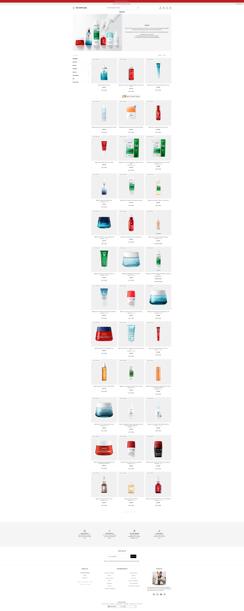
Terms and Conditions (134, 580)
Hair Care (74, 72)
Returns (109, 575)
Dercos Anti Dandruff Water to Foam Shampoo (158, 200)
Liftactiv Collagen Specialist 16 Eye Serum (158, 127)
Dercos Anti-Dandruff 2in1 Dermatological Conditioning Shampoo (158, 274)
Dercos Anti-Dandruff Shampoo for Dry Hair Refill (158, 162)
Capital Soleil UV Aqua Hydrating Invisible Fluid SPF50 (131, 127)
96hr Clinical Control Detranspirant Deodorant (131, 462)
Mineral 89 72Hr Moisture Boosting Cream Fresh (158, 85)
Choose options (158, 243)
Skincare (74, 65)
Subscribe (133, 556)
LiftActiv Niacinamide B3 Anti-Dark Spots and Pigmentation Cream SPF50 (104, 463)
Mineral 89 (75, 62)
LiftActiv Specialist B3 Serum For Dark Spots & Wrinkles (158, 498)
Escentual (106, 603)
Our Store (133, 578)
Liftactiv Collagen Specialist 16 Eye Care (158, 348)
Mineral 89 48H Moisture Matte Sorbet (131, 273)
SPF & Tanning (75, 75)
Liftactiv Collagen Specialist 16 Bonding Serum (131, 236)
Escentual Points (133, 572)
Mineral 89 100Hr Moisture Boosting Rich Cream (158, 311)
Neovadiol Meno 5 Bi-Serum (131, 498)
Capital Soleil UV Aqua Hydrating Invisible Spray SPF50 (104, 127)
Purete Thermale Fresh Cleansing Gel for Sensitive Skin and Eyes (131, 349)
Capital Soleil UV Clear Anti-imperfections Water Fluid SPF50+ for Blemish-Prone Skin (131, 425)
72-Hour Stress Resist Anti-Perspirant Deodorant (131, 311)
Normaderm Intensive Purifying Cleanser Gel (104, 273)
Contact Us (84, 577)
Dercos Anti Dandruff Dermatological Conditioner (131, 200)
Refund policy (126, 603)
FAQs (109, 580)
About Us (133, 575)
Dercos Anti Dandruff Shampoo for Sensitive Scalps (131, 386)
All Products (75, 58)
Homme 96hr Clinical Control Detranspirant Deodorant (158, 462)
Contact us (240, 3)
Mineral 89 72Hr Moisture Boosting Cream (104, 424)
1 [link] (124, 512)
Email (85, 575)
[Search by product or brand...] (138, 7)
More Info (138, 96)
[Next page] (138, 512)
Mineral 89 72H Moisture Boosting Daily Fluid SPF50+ (104, 311)
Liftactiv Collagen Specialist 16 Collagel (104, 162)
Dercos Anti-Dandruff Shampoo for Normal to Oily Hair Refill (131, 163)
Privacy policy (111, 603)
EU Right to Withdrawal (110, 588)
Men (74, 78)
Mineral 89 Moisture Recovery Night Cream (104, 236)
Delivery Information (109, 572)
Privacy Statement (133, 583)
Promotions (109, 583)
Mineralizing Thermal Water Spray (104, 200)
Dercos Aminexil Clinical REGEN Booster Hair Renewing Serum (131, 86)
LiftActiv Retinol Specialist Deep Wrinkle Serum (158, 424)
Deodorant (75, 68)
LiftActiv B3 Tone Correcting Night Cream (104, 348)
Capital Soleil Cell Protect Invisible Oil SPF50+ (104, 386)
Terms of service (133, 603)
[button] (73, 7)
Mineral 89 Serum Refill (104, 85)
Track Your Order (109, 578)
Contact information (119, 603)
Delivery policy (139, 603)
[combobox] (123, 7)
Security (109, 585)
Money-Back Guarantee (134, 585)
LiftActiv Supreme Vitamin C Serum (104, 498)
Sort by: (160, 55)
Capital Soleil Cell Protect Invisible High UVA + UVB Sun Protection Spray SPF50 (158, 387)
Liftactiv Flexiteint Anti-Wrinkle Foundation (158, 236)
